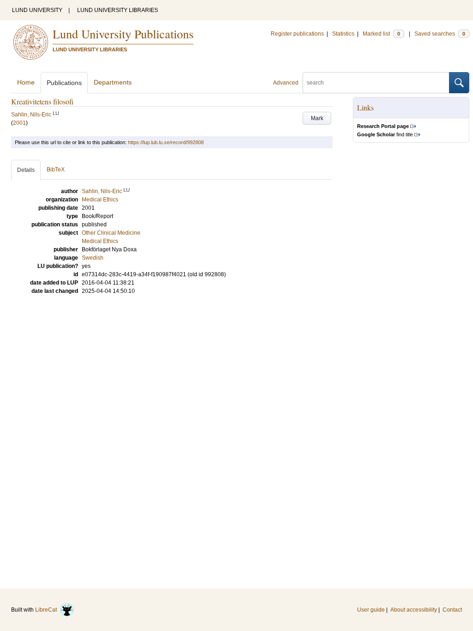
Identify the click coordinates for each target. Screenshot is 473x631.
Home (26, 82)
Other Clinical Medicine (111, 233)
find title (385, 134)
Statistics (343, 33)
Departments (113, 82)
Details (26, 170)
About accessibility (413, 610)
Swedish (92, 258)
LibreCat (47, 610)
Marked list (381, 33)
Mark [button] (317, 118)
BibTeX (56, 169)
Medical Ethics (100, 241)
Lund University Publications (123, 34)
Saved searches (439, 33)
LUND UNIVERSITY (37, 10)
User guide (371, 610)
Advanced (285, 82)
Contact (452, 610)
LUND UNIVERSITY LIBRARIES (117, 10)
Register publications (297, 33)
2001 (19, 123)
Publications (64, 82)
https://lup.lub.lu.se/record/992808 (166, 142)
